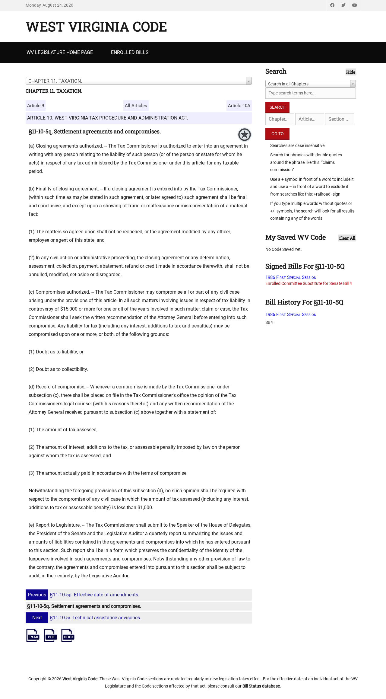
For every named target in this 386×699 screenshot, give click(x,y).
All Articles (136, 105)
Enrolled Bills (130, 52)
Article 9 (35, 105)
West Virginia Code (96, 26)
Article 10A (239, 105)
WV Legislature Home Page (60, 52)
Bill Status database (261, 686)
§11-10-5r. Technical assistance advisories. (86, 618)
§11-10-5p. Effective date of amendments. (83, 595)
